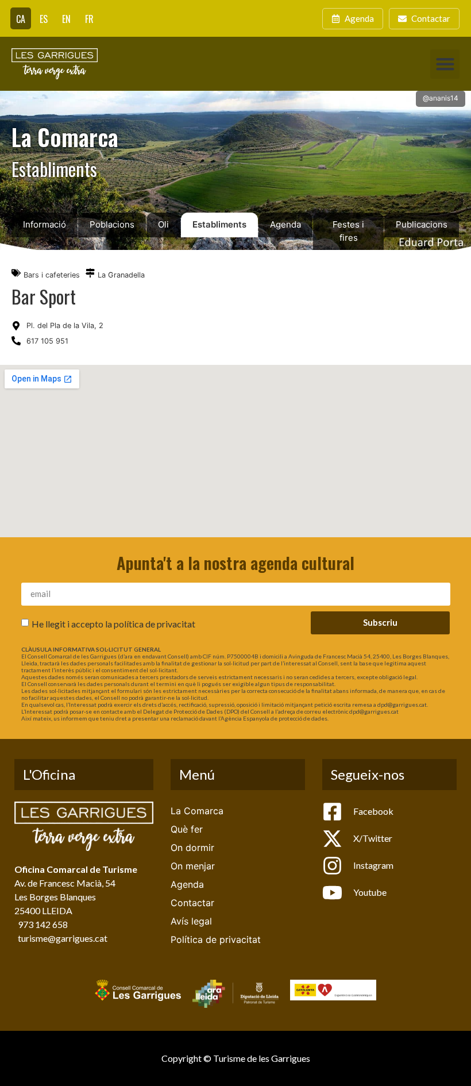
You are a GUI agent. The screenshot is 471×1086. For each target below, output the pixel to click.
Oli (163, 224)
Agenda (285, 224)
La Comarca (197, 811)
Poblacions (112, 224)
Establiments (219, 224)
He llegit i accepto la (113, 623)
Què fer (187, 829)
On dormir (192, 847)
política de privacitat (154, 623)
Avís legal (191, 921)
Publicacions (421, 224)
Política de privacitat (216, 939)
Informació (44, 224)
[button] (445, 64)
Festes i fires (348, 231)
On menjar (193, 866)
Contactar (192, 902)
